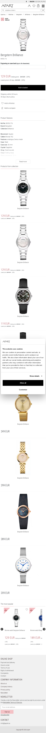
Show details (34, 376)
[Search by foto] (7, 19)
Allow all (23, 383)
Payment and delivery (8, 662)
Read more (23, 161)
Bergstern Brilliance (23, 208)
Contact (3, 676)
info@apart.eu (5, 723)
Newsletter (4, 693)
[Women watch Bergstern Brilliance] (16, 618)
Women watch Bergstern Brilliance (15, 630)
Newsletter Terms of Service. (12, 702)
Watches (10, 14)
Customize (23, 390)
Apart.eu (3, 14)
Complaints (4, 673)
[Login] (29, 6)
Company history (6, 686)
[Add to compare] (2, 108)
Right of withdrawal (7, 670)
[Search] (3, 10)
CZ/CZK (37, 1)
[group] (16, 629)
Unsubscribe (5, 715)
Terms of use (5, 668)
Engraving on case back (15, 63)
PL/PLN (43, 1)
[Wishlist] (34, 6)
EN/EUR (32, 1)
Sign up (7, 712)
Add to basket (23, 88)
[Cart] (38, 6)
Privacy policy (5, 690)
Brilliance (27, 14)
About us (4, 683)
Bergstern (19, 14)
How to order (5, 665)
